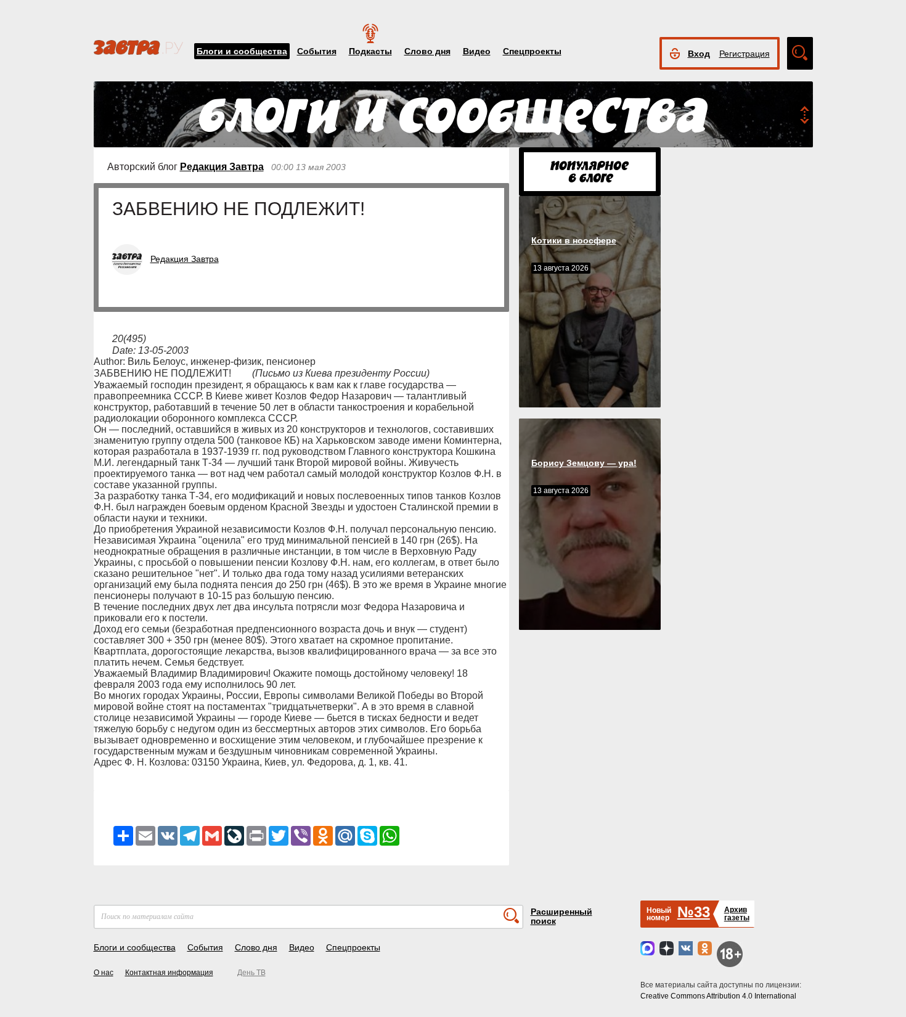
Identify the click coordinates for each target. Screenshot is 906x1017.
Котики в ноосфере (573, 240)
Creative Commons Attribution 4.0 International (718, 996)
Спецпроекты (532, 51)
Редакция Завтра (222, 166)
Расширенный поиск (561, 916)
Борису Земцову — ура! (584, 463)
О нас (103, 972)
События (317, 51)
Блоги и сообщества (242, 51)
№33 (693, 912)
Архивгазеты (736, 913)
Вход (699, 54)
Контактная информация (169, 972)
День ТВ (251, 972)
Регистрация (744, 54)
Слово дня (427, 51)
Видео (477, 51)
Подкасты (370, 51)
